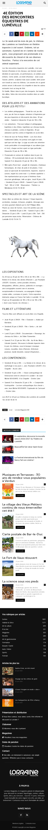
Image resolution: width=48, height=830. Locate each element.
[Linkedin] (32, 34)
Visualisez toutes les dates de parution (18, 746)
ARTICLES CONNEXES (11, 430)
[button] (3, 3)
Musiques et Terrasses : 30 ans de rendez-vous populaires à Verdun (24, 478)
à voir (11, 410)
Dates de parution (10, 742)
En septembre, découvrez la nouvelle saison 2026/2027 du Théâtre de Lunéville (30, 438)
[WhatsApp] (27, 34)
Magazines (7, 733)
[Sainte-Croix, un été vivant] (7, 671)
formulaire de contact (37, 800)
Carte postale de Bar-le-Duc (22, 534)
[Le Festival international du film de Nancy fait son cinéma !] (7, 460)
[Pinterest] (22, 34)
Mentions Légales (18, 823)
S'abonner (6, 724)
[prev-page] (3, 468)
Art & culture (13, 8)
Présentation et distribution (14, 712)
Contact (5, 751)
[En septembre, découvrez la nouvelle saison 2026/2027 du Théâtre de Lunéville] (7, 439)
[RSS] (27, 815)
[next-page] (7, 468)
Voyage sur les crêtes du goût (26, 679)
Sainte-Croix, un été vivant (25, 668)
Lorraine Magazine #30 (22, 410)
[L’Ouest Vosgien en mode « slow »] (7, 692)
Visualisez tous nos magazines (15, 737)
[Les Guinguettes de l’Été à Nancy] (7, 703)
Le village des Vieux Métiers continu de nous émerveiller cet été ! (22, 507)
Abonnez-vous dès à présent (15, 728)
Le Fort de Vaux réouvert (19, 557)
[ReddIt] (37, 34)
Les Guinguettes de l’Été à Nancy (27, 700)
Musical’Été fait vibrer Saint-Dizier (29, 447)
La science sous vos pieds (20, 581)
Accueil (4, 8)
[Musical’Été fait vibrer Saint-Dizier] (7, 449)
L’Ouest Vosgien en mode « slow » (27, 689)
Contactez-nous (30, 823)
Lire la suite (20, 495)
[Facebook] (11, 34)
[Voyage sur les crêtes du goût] (7, 681)
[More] (42, 34)
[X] (16, 34)
